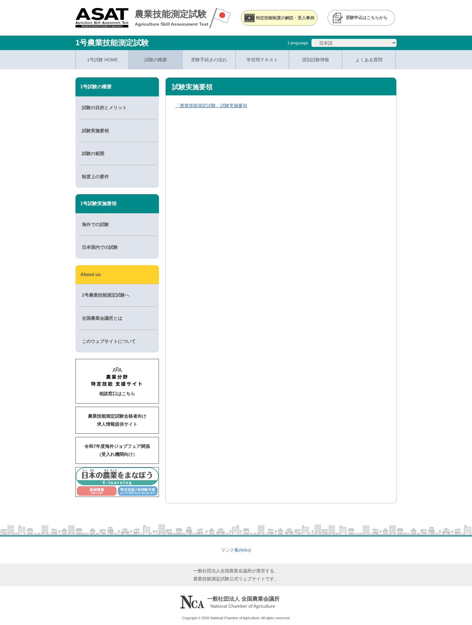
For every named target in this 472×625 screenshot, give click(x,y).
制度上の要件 (95, 176)
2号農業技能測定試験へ (105, 295)
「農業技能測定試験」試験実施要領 (211, 105)
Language (298, 42)
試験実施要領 (95, 130)
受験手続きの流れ (209, 59)
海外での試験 (95, 224)
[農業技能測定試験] (101, 23)
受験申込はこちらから (367, 17)
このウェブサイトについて (109, 341)
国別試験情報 (315, 59)
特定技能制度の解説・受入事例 (285, 18)
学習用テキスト (262, 59)
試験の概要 (155, 59)
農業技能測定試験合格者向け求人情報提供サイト (117, 420)
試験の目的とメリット (104, 107)
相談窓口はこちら (117, 393)
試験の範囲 (93, 153)
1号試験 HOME (102, 59)
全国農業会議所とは (102, 318)
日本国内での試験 (100, 247)
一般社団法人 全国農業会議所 (243, 599)
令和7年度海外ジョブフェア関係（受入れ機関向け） (117, 450)
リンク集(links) (236, 549)
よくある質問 (368, 59)
